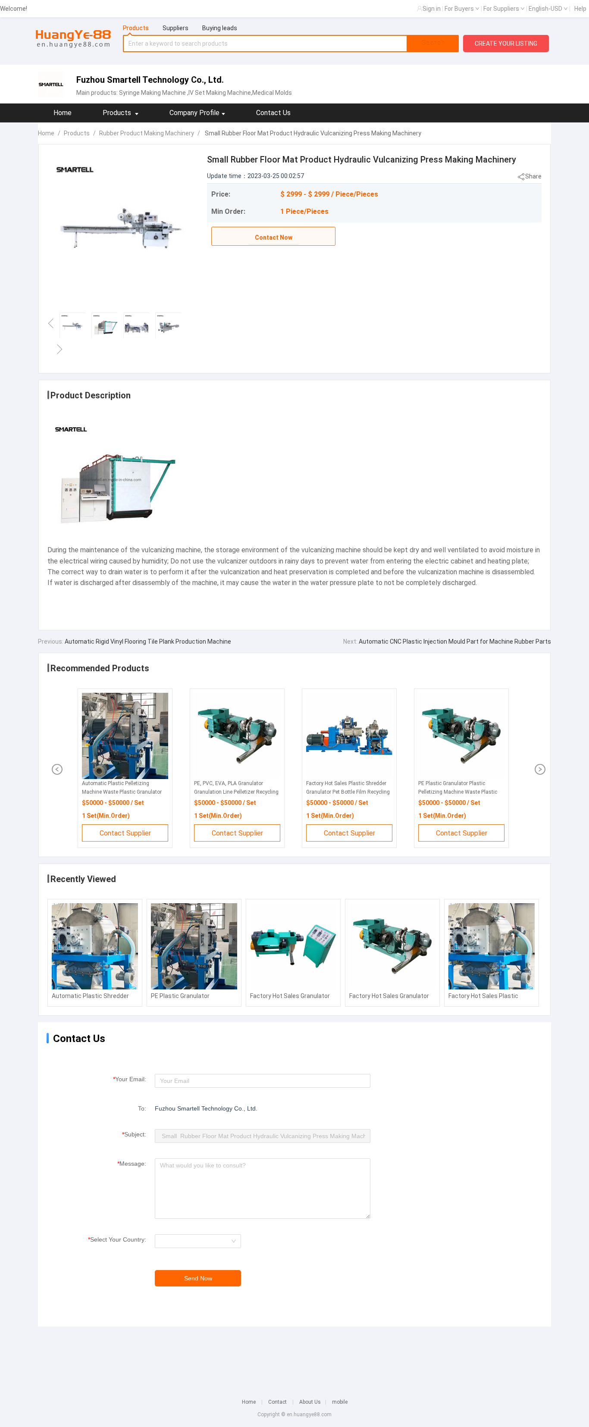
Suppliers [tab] (175, 28)
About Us (310, 1402)
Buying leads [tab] (219, 28)
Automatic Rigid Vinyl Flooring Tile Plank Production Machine (147, 641)
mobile (340, 1402)
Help (580, 8)
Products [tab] (136, 28)
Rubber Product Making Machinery (146, 133)
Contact (277, 1402)
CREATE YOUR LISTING (506, 43)
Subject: (134, 1134)
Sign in (432, 8)
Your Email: (129, 1079)
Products (77, 133)
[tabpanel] (291, 43)
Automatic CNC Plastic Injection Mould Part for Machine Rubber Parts (454, 641)
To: (142, 1108)
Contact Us (273, 113)
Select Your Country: (117, 1239)
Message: (131, 1163)
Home (62, 113)
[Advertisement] (294, 1356)
